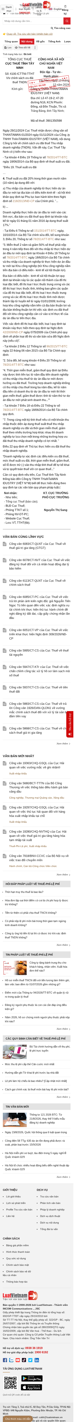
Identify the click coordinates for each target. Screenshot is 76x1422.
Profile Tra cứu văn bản (19, 1209)
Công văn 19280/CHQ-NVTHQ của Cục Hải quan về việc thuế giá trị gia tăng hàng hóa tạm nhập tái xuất (37, 836)
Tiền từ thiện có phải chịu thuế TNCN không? (31, 912)
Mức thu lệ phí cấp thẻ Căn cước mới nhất (29, 1064)
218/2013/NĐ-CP (23, 201)
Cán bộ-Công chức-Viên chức (40, 866)
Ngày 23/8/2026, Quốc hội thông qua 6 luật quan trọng (36, 1132)
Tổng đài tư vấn (49, 1229)
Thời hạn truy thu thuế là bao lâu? (24, 891)
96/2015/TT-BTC (57, 346)
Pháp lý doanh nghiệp (52, 1209)
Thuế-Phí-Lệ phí (18, 846)
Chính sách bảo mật (17, 1264)
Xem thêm (63, 743)
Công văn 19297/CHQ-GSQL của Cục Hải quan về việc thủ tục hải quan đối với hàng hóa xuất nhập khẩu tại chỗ (37, 812)
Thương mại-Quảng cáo (38, 797)
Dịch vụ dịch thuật (50, 1216)
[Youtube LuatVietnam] (18, 1360)
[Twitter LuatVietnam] (30, 1360)
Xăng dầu (58, 797)
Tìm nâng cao (62, 28)
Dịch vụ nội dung (49, 1222)
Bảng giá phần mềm (17, 1245)
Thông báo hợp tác (17, 1281)
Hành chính (15, 866)
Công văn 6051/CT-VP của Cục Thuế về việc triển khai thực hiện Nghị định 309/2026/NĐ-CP (38, 634)
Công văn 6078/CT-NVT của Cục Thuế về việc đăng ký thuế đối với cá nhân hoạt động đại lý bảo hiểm (39, 564)
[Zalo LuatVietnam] (11, 1360)
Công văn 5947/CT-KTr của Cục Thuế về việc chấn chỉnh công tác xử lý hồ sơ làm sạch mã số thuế (39, 671)
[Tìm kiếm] (67, 21)
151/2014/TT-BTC (45, 230)
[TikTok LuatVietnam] (24, 1360)
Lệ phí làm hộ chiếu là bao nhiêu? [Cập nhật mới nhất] (36, 1080)
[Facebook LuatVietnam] (5, 1360)
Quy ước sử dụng (16, 1258)
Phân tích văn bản (50, 1203)
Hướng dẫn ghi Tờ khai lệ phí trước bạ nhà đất (32, 1072)
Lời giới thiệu (13, 1196)
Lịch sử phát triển (16, 1203)
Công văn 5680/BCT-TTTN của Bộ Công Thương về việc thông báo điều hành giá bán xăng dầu (38, 787)
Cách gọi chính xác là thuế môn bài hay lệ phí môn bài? (37, 1089)
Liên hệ (10, 1216)
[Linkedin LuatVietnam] (37, 1360)
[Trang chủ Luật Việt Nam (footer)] (37, 1295)
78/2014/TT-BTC (57, 157)
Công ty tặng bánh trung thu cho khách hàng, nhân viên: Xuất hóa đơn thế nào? (48, 966)
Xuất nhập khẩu (18, 773)
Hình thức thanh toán (18, 1251)
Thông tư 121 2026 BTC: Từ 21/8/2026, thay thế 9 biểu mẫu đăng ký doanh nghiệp (47, 1118)
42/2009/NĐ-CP (13, 332)
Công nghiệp (16, 797)
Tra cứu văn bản (49, 1196)
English (57, 9)
